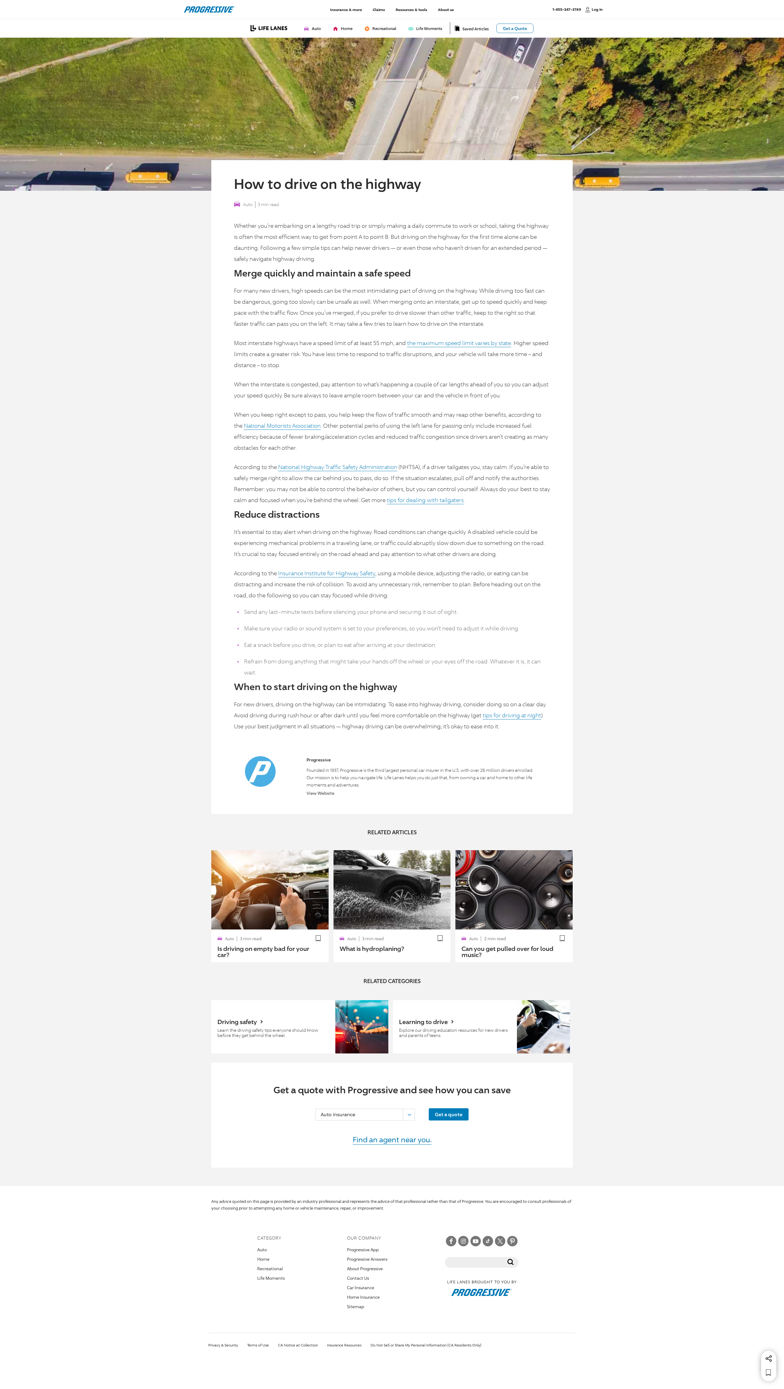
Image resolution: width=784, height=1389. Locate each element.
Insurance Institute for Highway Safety (326, 573)
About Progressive (365, 1268)
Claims (379, 9)
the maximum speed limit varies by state (459, 343)
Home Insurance (363, 1297)
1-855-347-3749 (566, 9)
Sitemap (355, 1306)
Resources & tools (411, 9)
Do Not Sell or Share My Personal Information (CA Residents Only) (426, 1345)
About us (446, 9)
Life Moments (271, 1278)
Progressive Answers (367, 1259)
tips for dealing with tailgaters (425, 500)
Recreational (270, 1268)
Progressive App (363, 1249)
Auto (248, 204)
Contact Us (358, 1278)
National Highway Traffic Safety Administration (337, 467)
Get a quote (448, 1114)
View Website (320, 793)
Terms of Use (258, 1345)
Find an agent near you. (392, 1139)
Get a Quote (515, 28)
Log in (597, 9)
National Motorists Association (282, 425)
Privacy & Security (223, 1345)
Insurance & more (346, 9)
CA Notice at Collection (298, 1345)
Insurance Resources (344, 1345)
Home (263, 1259)
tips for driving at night (512, 715)
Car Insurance (360, 1287)
